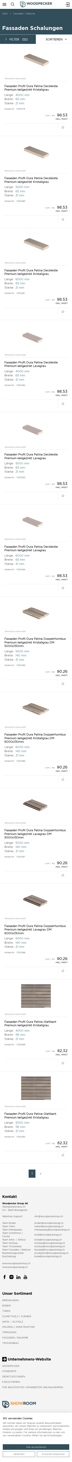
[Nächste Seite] (40, 1174)
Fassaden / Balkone (24, 13)
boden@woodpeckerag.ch (48, 1223)
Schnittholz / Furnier (16, 1316)
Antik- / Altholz (12, 1322)
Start (5, 13)
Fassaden (14, 1249)
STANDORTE (9, 1371)
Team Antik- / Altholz (14, 1239)
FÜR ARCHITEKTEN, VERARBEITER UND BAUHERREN (32, 1387)
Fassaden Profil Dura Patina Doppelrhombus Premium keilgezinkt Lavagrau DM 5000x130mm (35, 834)
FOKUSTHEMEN (11, 1382)
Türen (6, 1311)
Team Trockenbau (12, 1246)
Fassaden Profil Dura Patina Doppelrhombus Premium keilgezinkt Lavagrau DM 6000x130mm (35, 930)
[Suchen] (12, 4)
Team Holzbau (10, 1243)
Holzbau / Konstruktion (18, 1327)
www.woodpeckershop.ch (16, 1263)
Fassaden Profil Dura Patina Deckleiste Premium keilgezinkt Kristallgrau (31, 88)
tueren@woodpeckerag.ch (48, 1226)
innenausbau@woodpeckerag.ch (52, 1229)
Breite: (8, 99)
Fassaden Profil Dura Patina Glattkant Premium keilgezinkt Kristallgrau (30, 1023)
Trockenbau (10, 1343)
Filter (18, 39)
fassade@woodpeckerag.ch (49, 1249)
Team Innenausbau (12, 1229)
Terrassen (9, 1332)
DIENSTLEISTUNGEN (13, 1376)
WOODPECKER (10, 1366)
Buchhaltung (9, 1256)
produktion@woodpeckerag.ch (51, 1253)
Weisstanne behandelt (15, 78)
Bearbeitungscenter (13, 1253)
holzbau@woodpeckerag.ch (49, 1243)
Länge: (9, 95)
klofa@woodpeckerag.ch (48, 1234)
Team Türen (8, 1226)
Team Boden (9, 1223)
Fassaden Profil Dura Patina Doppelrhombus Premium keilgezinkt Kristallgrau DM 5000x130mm (35, 642)
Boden (6, 1305)
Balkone (26, 1249)
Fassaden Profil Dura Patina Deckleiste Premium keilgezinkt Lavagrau (31, 364)
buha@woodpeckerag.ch (48, 1256)
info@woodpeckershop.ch (48, 1216)
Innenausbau (10, 1300)
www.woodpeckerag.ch (15, 1267)
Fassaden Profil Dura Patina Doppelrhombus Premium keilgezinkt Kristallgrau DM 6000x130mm (35, 738)
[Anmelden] (67, 4)
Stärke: (9, 103)
